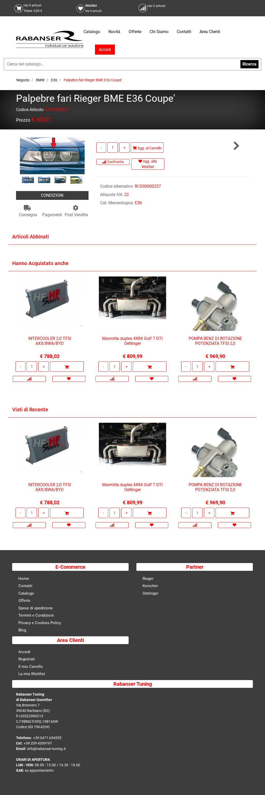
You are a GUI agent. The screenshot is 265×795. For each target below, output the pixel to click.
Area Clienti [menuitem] (210, 31)
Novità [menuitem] (114, 31)
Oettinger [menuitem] (150, 593)
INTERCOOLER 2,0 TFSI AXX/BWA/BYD (49, 341)
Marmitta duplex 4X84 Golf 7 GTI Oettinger (132, 341)
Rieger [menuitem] (148, 578)
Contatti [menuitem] (184, 31)
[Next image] (80, 180)
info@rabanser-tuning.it (46, 749)
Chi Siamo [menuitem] (159, 31)
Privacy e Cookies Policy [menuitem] (39, 623)
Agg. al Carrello (149, 148)
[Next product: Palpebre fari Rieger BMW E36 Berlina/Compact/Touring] (236, 146)
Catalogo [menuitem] (92, 31)
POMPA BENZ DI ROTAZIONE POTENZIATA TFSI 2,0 (215, 341)
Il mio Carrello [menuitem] (30, 666)
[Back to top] (254, 783)
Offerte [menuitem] (135, 31)
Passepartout (143, 790)
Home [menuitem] (23, 578)
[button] (52, 155)
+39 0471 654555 (47, 738)
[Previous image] (25, 180)
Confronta (115, 162)
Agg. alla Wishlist (149, 164)
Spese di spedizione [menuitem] (35, 608)
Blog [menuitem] (22, 630)
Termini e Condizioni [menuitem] (36, 615)
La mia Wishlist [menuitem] (31, 674)
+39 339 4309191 (37, 743)
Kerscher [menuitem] (150, 586)
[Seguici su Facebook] (205, 8)
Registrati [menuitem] (26, 659)
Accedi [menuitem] (24, 652)
